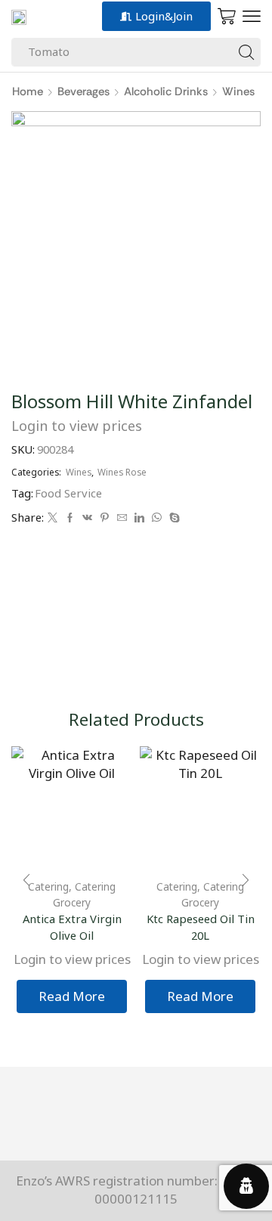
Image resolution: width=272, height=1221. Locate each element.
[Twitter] (52, 518)
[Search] (246, 52)
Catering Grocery (84, 894)
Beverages (83, 91)
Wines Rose (122, 472)
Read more (72, 996)
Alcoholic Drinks (166, 91)
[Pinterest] (104, 518)
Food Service (68, 492)
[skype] (172, 518)
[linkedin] (139, 518)
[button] (252, 16)
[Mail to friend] (122, 518)
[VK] (87, 518)
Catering (176, 886)
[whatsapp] (156, 518)
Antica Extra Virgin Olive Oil (72, 927)
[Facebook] (70, 518)
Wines (238, 91)
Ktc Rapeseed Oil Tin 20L (201, 927)
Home (27, 91)
